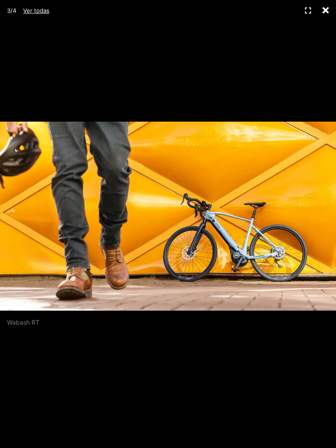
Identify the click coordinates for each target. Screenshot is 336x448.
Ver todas (36, 10)
